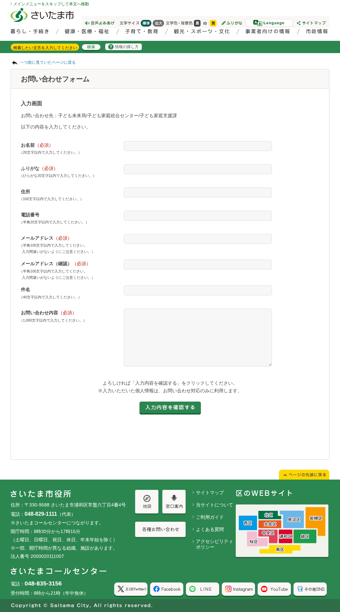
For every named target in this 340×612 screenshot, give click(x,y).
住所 (25, 191)
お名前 (37, 145)
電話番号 (30, 214)
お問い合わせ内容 (49, 312)
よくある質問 (210, 529)
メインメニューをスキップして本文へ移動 (51, 4)
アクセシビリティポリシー (214, 544)
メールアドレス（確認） (56, 263)
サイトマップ (210, 492)
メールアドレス (46, 238)
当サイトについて (214, 504)
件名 (25, 289)
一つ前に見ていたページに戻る (48, 62)
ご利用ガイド (210, 517)
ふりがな (39, 168)
